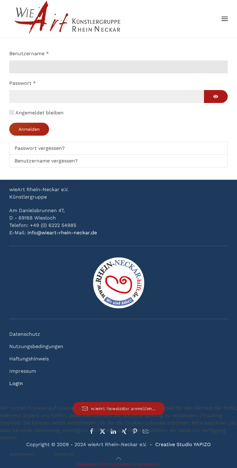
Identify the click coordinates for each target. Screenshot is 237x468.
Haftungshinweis (29, 359)
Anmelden (29, 129)
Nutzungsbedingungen (36, 346)
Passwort (22, 83)
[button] (225, 18)
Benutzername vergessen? (46, 161)
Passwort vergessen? (40, 148)
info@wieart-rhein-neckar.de (62, 233)
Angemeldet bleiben (39, 113)
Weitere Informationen (104, 464)
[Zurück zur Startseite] (68, 18)
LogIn (16, 383)
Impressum (22, 371)
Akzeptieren (22, 454)
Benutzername (29, 53)
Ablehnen (65, 454)
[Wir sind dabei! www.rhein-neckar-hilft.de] (118, 282)
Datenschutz (24, 334)
